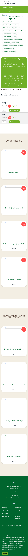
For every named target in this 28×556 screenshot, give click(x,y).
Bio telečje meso (6, 42)
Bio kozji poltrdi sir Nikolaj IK (14, 421)
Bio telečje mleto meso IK (14, 208)
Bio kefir (23, 30)
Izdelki (11, 7)
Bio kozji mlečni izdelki (8, 39)
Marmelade (5, 24)
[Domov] (5, 15)
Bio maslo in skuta (7, 36)
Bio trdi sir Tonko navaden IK (14, 349)
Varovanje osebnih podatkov (11, 525)
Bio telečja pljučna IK (14, 280)
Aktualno (18, 507)
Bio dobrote (19, 511)
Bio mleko (5, 30)
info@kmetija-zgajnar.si (9, 3)
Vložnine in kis (18, 27)
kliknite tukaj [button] (11, 549)
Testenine (11, 30)
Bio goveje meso (15, 42)
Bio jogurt (17, 30)
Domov (5, 7)
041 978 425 (6, 1)
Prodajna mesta (7, 522)
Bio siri (14, 36)
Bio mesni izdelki (18, 39)
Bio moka (20, 45)
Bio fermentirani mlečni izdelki (9, 33)
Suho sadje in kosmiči (8, 27)
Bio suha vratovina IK (14, 457)
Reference (5, 516)
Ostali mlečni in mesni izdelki (9, 51)
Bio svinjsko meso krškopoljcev (10, 45)
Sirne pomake (6, 22)
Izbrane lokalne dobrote (8, 48)
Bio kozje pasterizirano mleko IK (14, 385)
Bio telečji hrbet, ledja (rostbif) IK (14, 244)
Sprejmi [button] (5, 553)
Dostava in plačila (8, 11)
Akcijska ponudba (15, 22)
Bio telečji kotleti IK (14, 172)
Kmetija (4, 507)
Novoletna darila (14, 24)
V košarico (15, 110)
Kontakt (17, 522)
